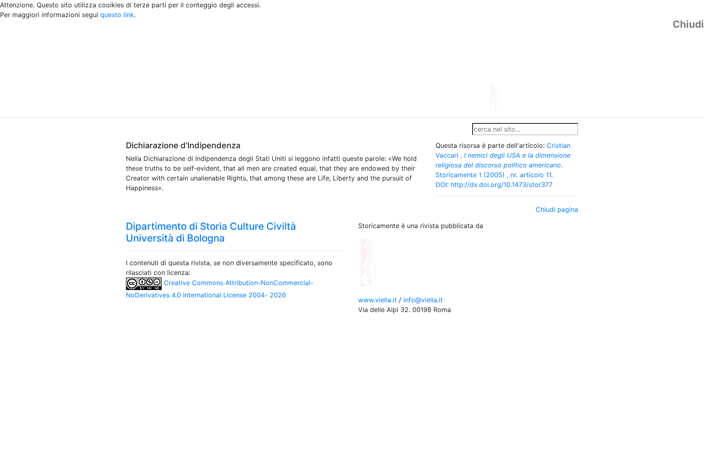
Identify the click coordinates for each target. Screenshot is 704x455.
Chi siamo (169, 129)
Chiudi (688, 24)
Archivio (316, 129)
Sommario (281, 129)
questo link (117, 15)
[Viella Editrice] (388, 262)
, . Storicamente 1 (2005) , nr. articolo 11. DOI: (503, 165)
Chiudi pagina (557, 209)
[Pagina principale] (329, 68)
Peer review (241, 129)
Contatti (203, 129)
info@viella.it (423, 300)
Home (138, 129)
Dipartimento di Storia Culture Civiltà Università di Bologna (211, 232)
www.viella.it (378, 300)
